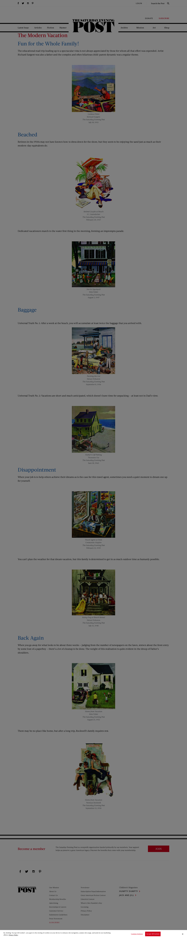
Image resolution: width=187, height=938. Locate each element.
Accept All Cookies (153, 934)
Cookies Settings (137, 934)
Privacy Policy (13, 935)
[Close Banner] (182, 934)
